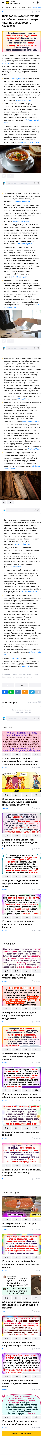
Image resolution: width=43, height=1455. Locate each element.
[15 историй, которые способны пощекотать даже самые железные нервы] (21, 1364)
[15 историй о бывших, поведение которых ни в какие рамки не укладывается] (21, 996)
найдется (5, 63)
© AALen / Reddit (34, 449)
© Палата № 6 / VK (17, 567)
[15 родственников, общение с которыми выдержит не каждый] (21, 1326)
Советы (4, 1229)
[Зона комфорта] (13, 2)
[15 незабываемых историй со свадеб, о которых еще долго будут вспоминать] (21, 1153)
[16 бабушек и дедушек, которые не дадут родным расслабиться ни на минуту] (21, 864)
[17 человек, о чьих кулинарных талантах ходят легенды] (21, 958)
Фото (3, 1311)
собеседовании (18, 79)
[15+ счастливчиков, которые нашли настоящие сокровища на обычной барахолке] (21, 1285)
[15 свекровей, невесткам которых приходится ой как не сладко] (21, 1405)
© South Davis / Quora (19, 277)
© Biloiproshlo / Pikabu (24, 100)
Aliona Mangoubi (30, 421)
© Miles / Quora (23, 399)
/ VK (38, 421)
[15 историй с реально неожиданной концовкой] (21, 1115)
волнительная (15, 658)
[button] (8, 685)
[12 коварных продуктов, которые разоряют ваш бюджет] (21, 1207)
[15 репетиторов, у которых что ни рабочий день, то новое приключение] (21, 1078)
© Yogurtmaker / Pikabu (21, 201)
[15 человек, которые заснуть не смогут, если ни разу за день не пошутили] (21, 1037)
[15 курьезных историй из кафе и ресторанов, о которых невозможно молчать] (21, 1245)
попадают (25, 666)
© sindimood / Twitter (21, 221)
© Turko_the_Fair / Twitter (29, 142)
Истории (4, 12)
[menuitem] (5, 7)
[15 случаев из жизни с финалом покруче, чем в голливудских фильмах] (21, 905)
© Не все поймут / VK (24, 244)
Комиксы (5, 808)
